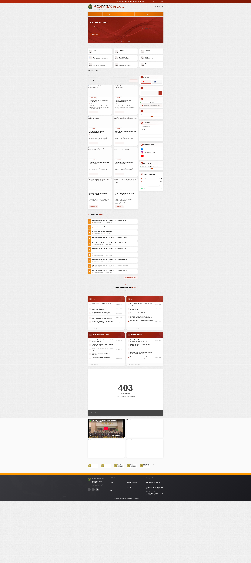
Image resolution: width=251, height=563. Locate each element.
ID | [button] (161, 1)
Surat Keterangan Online (132, 482)
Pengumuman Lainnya (130, 277)
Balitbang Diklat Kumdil (146, 135)
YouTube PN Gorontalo (149, 156)
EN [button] (162, 1)
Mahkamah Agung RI (146, 126)
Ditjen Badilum (145, 129)
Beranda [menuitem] (99, 14)
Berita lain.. (133, 80)
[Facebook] (148, 1)
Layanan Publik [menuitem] (119, 14)
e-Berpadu (112, 485)
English (157, 81)
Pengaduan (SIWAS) (131, 485)
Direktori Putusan (145, 139)
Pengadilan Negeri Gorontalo (125, 498)
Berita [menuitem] (137, 14)
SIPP (111, 490)
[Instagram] (151, 1)
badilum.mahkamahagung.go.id (134, 328)
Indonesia (147, 81)
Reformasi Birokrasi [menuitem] (158, 14)
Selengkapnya (92, 111)
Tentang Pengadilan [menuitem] (108, 14)
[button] (158, 1)
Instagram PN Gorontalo (149, 152)
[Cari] (160, 92)
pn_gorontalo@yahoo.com (153, 491)
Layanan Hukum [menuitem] (129, 14)
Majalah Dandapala (130, 487)
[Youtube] (153, 1)
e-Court (111, 482)
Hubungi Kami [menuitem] (147, 14)
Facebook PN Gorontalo (149, 148)
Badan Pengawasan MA (146, 132)
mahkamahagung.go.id (94, 328)
